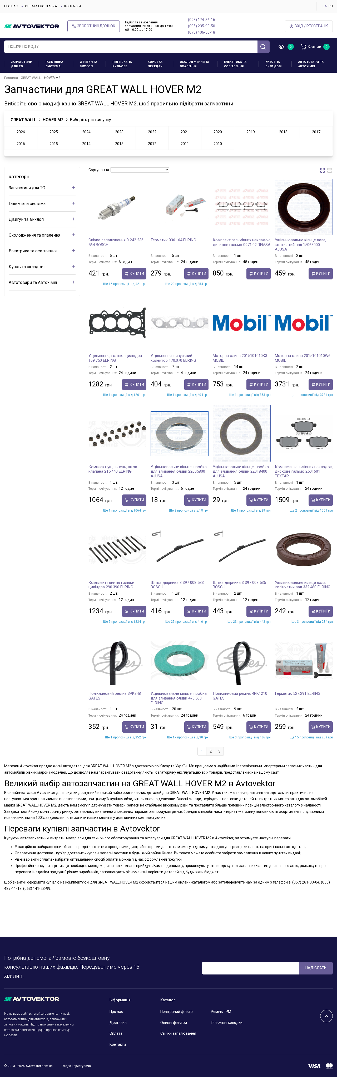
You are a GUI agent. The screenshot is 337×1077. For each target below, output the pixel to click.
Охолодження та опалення (194, 64)
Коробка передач (155, 64)
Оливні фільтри (173, 1022)
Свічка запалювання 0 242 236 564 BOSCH (115, 242)
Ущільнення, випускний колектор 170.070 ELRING (173, 358)
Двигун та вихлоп (88, 64)
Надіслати (315, 968)
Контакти (72, 6)
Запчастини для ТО (21, 64)
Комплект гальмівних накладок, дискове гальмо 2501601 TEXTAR (304, 471)
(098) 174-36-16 (201, 20)
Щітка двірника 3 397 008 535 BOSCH (239, 585)
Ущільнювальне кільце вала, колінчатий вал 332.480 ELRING (302, 585)
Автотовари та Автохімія (311, 64)
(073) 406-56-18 (201, 32)
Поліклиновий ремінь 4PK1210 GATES (240, 696)
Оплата (116, 1033)
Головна (11, 78)
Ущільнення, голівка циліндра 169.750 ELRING (115, 358)
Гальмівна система (54, 64)
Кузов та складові (273, 64)
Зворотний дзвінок (96, 26)
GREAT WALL (31, 78)
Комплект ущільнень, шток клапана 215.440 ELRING (112, 469)
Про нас (11, 6)
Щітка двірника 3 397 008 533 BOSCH (177, 585)
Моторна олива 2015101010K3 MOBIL (240, 358)
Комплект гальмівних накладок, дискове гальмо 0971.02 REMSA (242, 242)
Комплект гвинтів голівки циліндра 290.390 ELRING (111, 585)
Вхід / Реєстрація (311, 26)
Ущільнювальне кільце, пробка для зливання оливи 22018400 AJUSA (241, 471)
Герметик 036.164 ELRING (173, 240)
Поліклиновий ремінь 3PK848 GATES (114, 696)
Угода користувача (76, 1066)
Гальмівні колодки (226, 1022)
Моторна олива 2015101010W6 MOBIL (302, 358)
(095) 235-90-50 (201, 26)
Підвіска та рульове (122, 64)
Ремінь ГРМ (221, 1011)
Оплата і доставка (41, 6)
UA (325, 6)
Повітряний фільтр (176, 1011)
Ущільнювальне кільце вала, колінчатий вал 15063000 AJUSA (300, 245)
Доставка (118, 1022)
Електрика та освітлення (235, 64)
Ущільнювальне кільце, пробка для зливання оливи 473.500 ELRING (179, 698)
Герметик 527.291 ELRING (297, 693)
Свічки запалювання (178, 1033)
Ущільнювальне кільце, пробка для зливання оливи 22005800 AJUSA (179, 471)
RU (331, 6)
